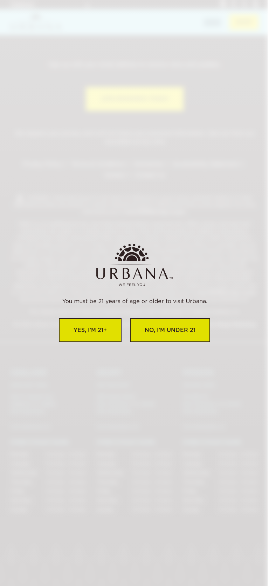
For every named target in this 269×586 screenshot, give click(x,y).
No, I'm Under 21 (170, 330)
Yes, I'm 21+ (90, 330)
